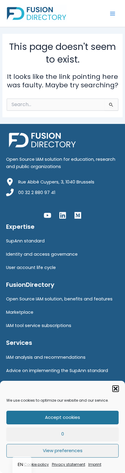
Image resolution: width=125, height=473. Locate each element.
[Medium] (78, 215)
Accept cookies (62, 417)
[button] (116, 389)
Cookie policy (36, 464)
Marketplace (19, 312)
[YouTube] (47, 215)
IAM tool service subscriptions (38, 325)
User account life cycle (31, 267)
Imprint (94, 464)
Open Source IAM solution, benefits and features (59, 299)
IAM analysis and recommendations (46, 357)
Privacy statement (68, 464)
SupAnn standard (25, 241)
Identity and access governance (42, 254)
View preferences (63, 450)
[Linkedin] (62, 215)
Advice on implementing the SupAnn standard (57, 371)
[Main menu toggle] (112, 13)
